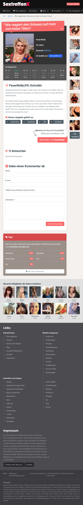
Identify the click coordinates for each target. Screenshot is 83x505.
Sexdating (31, 122)
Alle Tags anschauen (36, 271)
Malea (22, 300)
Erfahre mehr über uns (13, 465)
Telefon (19, 190)
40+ (44, 122)
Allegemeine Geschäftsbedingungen (17, 475)
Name (7, 171)
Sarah (9, 300)
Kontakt (29, 465)
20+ (50, 259)
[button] (19, 48)
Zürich (10, 16)
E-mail (7, 180)
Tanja (35, 300)
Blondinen (58, 122)
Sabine (48, 316)
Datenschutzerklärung (37, 473)
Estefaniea (35, 316)
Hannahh (74, 316)
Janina (74, 300)
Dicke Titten (15, 122)
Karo (22, 316)
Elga (61, 316)
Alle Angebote (75, 135)
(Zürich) (47, 50)
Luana (61, 300)
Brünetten (50, 253)
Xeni (48, 300)
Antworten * (10, 200)
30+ (19, 264)
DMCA (5, 473)
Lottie (9, 316)
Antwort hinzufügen (55, 224)
